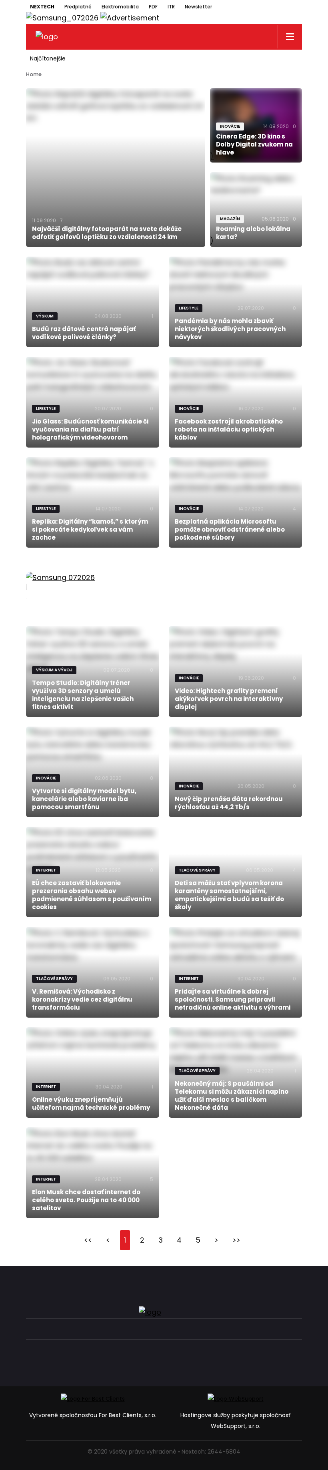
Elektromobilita (120, 6)
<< (88, 1240)
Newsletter (198, 6)
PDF (153, 6)
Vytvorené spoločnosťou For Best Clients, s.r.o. (92, 1415)
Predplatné (78, 6)
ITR (171, 6)
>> (236, 1240)
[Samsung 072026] (164, 587)
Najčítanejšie (48, 58)
